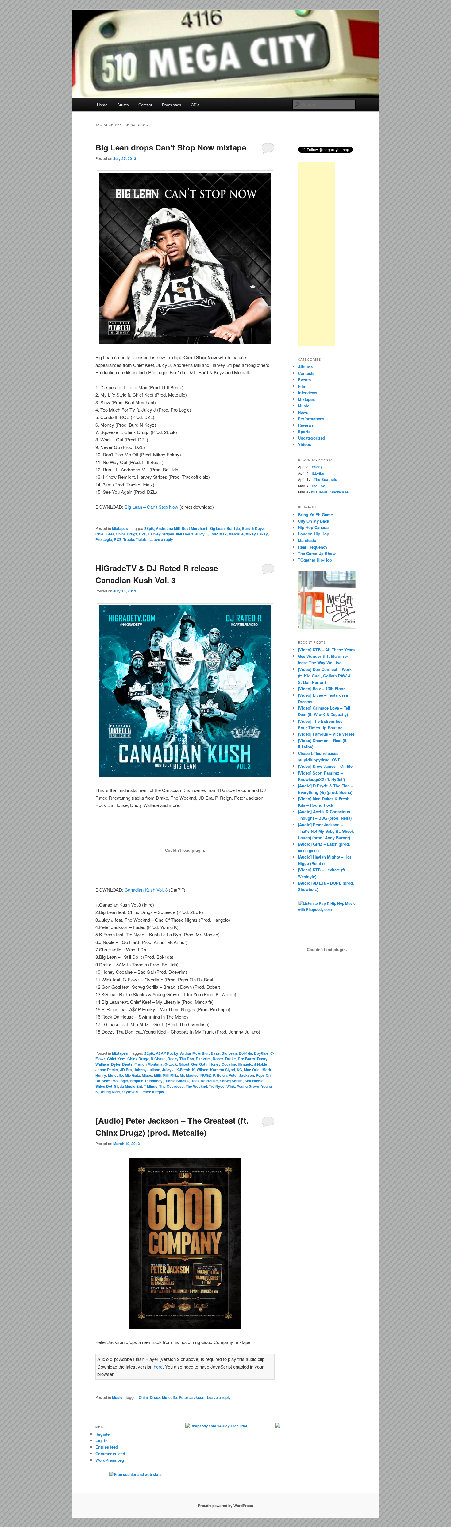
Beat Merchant (194, 528)
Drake (230, 1058)
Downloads (171, 105)
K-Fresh (183, 1069)
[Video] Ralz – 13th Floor (321, 688)
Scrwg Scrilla (231, 1080)
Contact (145, 105)
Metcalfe (236, 534)
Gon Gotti (199, 1064)
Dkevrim (203, 1058)
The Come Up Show (317, 553)
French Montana (148, 1064)
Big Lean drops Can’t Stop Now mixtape (170, 147)
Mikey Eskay (256, 534)
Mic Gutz (132, 1075)
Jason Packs (106, 1069)
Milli (157, 1075)
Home (102, 105)
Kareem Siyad (222, 1069)
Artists (123, 105)
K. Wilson (200, 1069)
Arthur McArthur (194, 1053)
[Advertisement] (316, 254)
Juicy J (201, 534)
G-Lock (170, 1064)
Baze (215, 1053)
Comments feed (110, 1454)
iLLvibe (318, 473)
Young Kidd (110, 1092)
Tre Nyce (217, 1086)
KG (239, 1069)
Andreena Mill (168, 528)
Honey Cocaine (222, 1064)
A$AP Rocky (167, 1053)
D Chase (158, 1058)
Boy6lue (261, 1053)
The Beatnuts (325, 479)
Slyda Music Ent (128, 1086)
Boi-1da (233, 528)
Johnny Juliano (147, 1069)
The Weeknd (196, 1086)
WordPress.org (109, 1460)
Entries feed (106, 1447)
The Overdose (171, 1086)
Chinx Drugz (126, 534)
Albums (305, 367)
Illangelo (245, 1064)
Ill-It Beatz (184, 534)
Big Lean (217, 528)
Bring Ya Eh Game (315, 514)
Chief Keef (104, 534)
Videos (304, 444)
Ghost (184, 1064)
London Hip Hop (313, 534)
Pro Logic (103, 539)
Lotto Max (218, 534)
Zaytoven (129, 1092)
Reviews (306, 425)
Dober (218, 1058)
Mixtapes (120, 528)
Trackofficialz (135, 539)
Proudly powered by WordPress (225, 1505)
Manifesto (307, 540)
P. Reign (220, 1075)
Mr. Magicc (189, 1075)
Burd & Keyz (253, 528)
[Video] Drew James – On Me (325, 766)
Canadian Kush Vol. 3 (146, 889)
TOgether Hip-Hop (315, 560)
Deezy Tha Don (181, 1058)
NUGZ (205, 1075)
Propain (136, 1080)
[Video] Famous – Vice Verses (326, 734)
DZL (142, 534)
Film (302, 386)
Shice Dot (103, 1086)
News (303, 412)
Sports (304, 431)
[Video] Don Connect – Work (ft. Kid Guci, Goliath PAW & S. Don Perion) (325, 675)
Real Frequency (312, 547)
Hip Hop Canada (313, 527)
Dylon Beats (122, 1064)
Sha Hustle (254, 1080)
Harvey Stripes (161, 534)
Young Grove (248, 1086)
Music (117, 1397)
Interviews (307, 392)
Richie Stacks (176, 1080)
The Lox (318, 486)
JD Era (126, 1069)
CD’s (195, 105)
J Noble (260, 1064)
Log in (101, 1440)
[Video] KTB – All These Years (326, 650)
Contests (306, 373)
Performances (311, 418)
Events (304, 380)
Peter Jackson (241, 1075)
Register (103, 1434)
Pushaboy (154, 1080)
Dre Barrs (246, 1058)
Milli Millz (170, 1075)
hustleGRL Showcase (330, 492)
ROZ (117, 539)
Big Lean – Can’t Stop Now (151, 507)
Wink (230, 1086)
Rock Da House (204, 1080)
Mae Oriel (252, 1069)
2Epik (149, 528)
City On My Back (313, 521)
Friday (317, 467)
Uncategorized (311, 438)
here (158, 1366)
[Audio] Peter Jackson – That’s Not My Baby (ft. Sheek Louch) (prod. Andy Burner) (326, 831)
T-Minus (150, 1086)
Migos (147, 1075)
